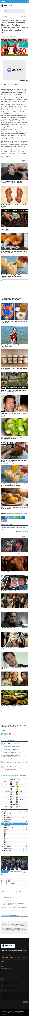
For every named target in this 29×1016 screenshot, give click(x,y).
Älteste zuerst (25, 531)
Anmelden (3, 1)
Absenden (26, 1002)
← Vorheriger (4, 16)
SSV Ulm (25, 513)
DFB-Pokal (13, 513)
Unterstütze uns (5, 1014)
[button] (4, 517)
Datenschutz (4, 1012)
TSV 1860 (7, 513)
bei (15, 745)
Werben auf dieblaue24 (12, 1012)
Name (2, 980)
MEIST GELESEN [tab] (5, 889)
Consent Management (22, 1012)
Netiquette (17, 1011)
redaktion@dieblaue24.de (6, 968)
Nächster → (24, 16)
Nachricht (3, 990)
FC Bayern (19, 513)
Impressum (22, 1011)
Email (2, 985)
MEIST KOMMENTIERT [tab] (14, 889)
